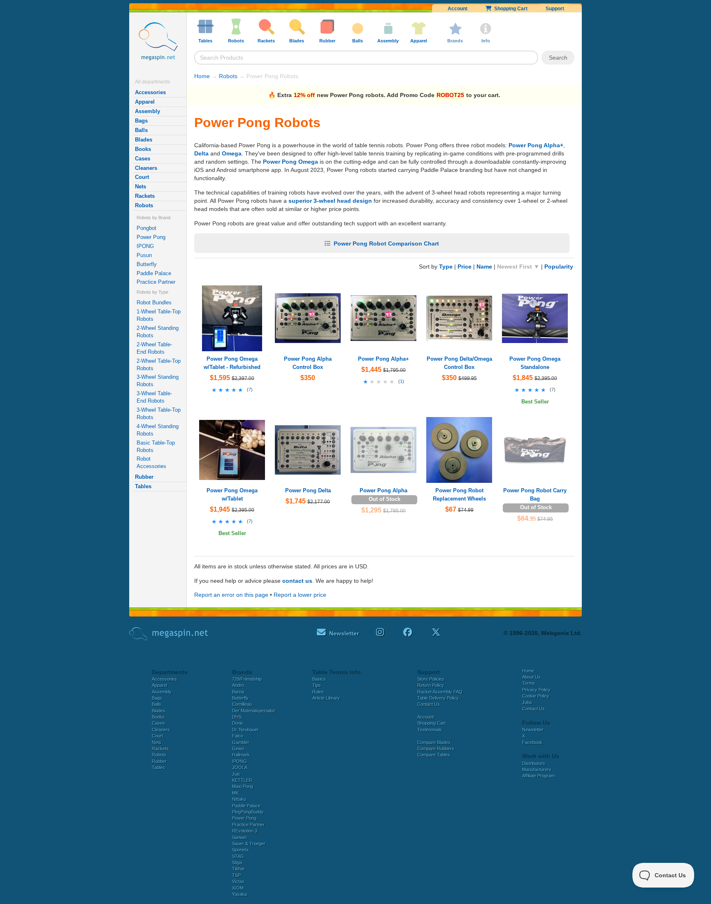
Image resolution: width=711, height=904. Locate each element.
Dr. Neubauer (245, 729)
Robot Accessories (151, 462)
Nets (140, 186)
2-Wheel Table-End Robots (154, 348)
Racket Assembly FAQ (439, 691)
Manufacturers (536, 769)
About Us (531, 677)
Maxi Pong (242, 786)
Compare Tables (433, 754)
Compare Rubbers (435, 748)
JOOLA (239, 767)
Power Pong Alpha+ (536, 145)
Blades (143, 140)
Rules (318, 691)
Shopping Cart (509, 9)
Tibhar (238, 868)
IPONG (145, 246)
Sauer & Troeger (248, 843)
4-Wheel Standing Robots (158, 430)
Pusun (144, 255)
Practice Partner (156, 282)
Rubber (144, 477)
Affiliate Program (538, 775)
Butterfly (147, 264)
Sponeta (240, 849)
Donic (238, 723)
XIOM (238, 887)
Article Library (326, 697)
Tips (316, 685)
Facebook (532, 742)
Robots (144, 205)
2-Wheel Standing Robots (158, 331)
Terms (528, 683)
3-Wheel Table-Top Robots (159, 413)
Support (555, 9)
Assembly (147, 111)
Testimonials (429, 729)
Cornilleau (242, 704)
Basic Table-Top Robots (156, 446)
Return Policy (430, 685)
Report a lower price (300, 594)
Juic (236, 774)
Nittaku (239, 799)
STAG (238, 856)
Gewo (238, 748)
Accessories (150, 92)
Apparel (145, 102)
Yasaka (239, 894)
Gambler (240, 742)
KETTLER (242, 780)
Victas (238, 881)
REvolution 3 (244, 830)
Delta (201, 153)
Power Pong (151, 237)
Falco (237, 735)
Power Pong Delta (308, 490)
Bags (141, 121)
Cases (142, 158)
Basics (319, 679)
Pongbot (146, 228)
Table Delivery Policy (438, 697)
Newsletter (533, 729)
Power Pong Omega (290, 161)
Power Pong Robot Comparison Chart (386, 243)
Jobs (527, 702)
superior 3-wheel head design (330, 200)
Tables (143, 486)
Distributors (533, 763)
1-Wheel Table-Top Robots (159, 315)
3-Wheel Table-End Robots (154, 397)
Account (457, 9)
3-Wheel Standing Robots (158, 380)
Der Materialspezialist (253, 710)
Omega (232, 153)
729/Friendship (247, 679)
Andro (238, 685)
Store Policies (430, 679)
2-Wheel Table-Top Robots (159, 364)
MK (235, 792)
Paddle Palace (154, 273)
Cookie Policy (535, 695)
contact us (297, 580)
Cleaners (146, 168)
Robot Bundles (154, 302)
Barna (238, 691)
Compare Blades (434, 742)
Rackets (145, 196)
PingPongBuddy (248, 811)
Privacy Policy (536, 689)
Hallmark (241, 754)
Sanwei (239, 837)
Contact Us (428, 704)
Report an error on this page (231, 594)
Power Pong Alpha (383, 490)
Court (142, 177)
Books (143, 149)
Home (202, 76)
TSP (236, 875)
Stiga (237, 862)
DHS (237, 716)
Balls (141, 130)
